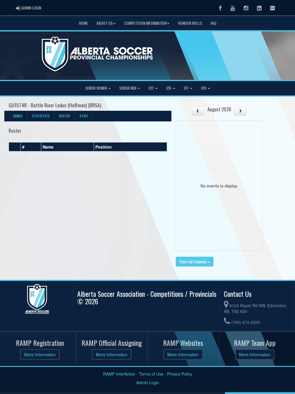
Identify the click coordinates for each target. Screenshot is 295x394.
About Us (105, 23)
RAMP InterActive (119, 374)
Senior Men (128, 88)
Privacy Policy (179, 374)
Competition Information (145, 23)
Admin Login (147, 382)
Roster (64, 115)
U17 (187, 88)
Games (17, 115)
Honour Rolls (190, 23)
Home (83, 23)
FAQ (213, 23)
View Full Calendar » (194, 261)
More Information (40, 354)
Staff (84, 115)
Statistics (41, 115)
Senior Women (96, 88)
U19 (204, 88)
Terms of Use (151, 374)
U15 (169, 88)
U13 (152, 88)
